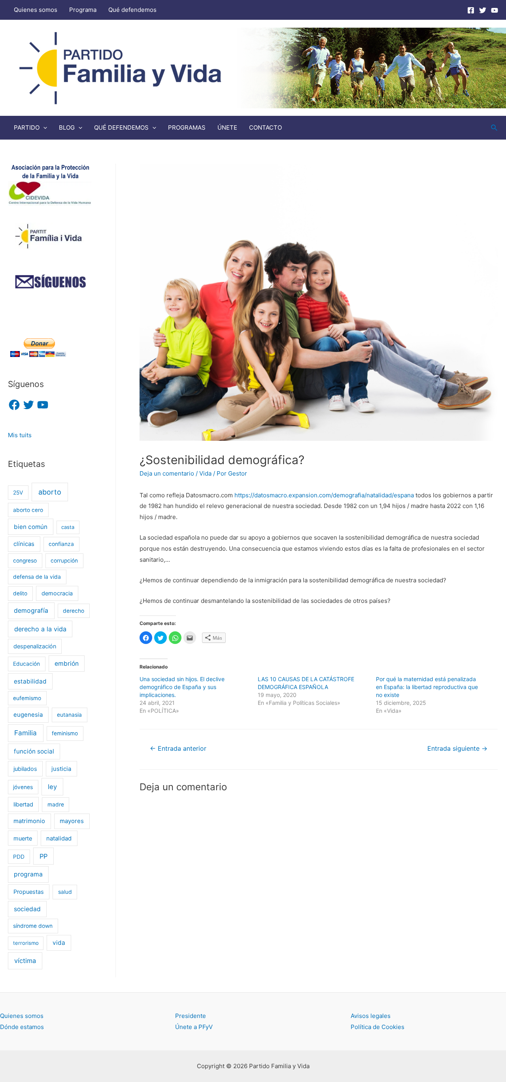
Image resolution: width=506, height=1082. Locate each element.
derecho (73, 611)
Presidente (190, 1016)
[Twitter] (482, 10)
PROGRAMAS (187, 127)
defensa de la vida (37, 577)
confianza (61, 544)
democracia (57, 593)
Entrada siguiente (457, 748)
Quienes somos (35, 9)
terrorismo (26, 943)
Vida (205, 473)
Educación (26, 664)
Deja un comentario (167, 473)
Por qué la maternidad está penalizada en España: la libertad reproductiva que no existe (427, 687)
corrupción (64, 560)
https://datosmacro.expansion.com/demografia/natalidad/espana (324, 495)
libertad (23, 804)
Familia (25, 733)
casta (67, 527)
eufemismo (27, 698)
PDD (19, 857)
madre (55, 804)
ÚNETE (227, 127)
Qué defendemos (132, 9)
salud (65, 892)
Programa (82, 9)
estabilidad (30, 681)
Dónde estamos (22, 1027)
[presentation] (43, 127)
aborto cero (28, 510)
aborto (49, 492)
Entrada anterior (178, 748)
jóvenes (23, 787)
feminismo (65, 733)
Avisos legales (371, 1016)
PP (43, 856)
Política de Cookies (377, 1027)
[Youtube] (494, 10)
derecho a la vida (40, 629)
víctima (25, 961)
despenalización (34, 646)
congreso (25, 560)
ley (52, 787)
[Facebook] (470, 10)
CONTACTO (265, 127)
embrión (67, 663)
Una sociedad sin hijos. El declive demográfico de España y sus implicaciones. (182, 687)
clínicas (23, 544)
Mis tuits (20, 435)
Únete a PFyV (194, 1027)
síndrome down (33, 926)
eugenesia (28, 714)
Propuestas (28, 891)
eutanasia (69, 715)
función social (34, 751)
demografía (31, 610)
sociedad (27, 909)
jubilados (25, 768)
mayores (72, 821)
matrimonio (29, 821)
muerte (22, 838)
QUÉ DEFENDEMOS (121, 127)
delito (20, 593)
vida (59, 942)
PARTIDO (27, 127)
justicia (61, 768)
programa (28, 874)
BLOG (67, 127)
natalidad (59, 838)
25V (18, 492)
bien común (30, 527)
